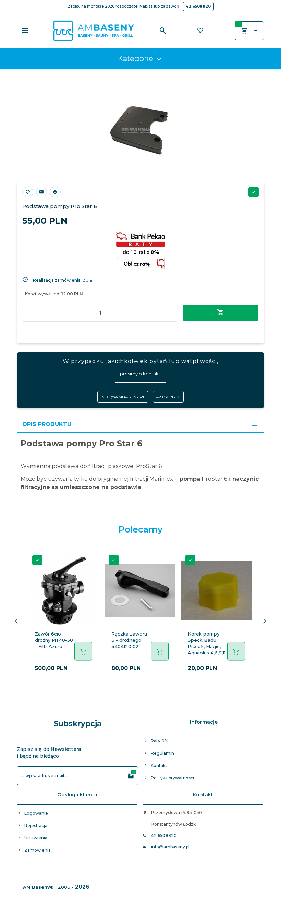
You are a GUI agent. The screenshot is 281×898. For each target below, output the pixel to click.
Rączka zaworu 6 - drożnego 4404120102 (129, 640)
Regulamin (162, 753)
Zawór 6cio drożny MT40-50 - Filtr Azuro (54, 640)
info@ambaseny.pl (122, 396)
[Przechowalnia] (200, 31)
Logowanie (36, 813)
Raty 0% (159, 740)
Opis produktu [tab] (46, 424)
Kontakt (159, 765)
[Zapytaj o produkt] (41, 192)
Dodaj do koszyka (220, 313)
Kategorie (136, 58)
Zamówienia (37, 850)
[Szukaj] (163, 30)
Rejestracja (35, 825)
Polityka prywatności (172, 777)
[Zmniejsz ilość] (27, 313)
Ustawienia (35, 838)
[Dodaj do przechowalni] (27, 192)
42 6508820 (198, 6)
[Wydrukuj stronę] (55, 192)
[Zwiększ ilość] (172, 313)
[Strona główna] (93, 30)
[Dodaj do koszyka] (83, 651)
